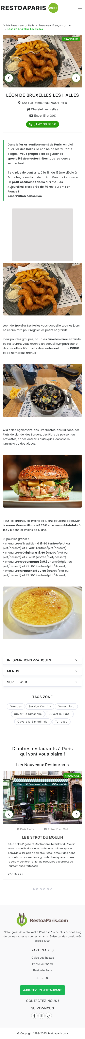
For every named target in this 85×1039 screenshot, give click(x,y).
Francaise (71, 39)
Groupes (16, 706)
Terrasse (61, 721)
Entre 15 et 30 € (58, 829)
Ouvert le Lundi (60, 713)
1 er (69, 25)
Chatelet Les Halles (44, 109)
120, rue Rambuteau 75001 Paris (44, 103)
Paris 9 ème (27, 829)
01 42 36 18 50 (45, 124)
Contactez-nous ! (42, 1001)
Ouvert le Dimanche (28, 713)
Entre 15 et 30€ (45, 115)
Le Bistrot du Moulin (42, 837)
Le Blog (43, 978)
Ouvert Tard (66, 706)
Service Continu (40, 706)
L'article (15, 873)
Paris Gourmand (42, 964)
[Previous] (9, 78)
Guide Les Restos (42, 957)
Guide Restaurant (13, 25)
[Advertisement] (42, 234)
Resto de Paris (42, 970)
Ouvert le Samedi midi (32, 721)
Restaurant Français (51, 25)
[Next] (76, 78)
